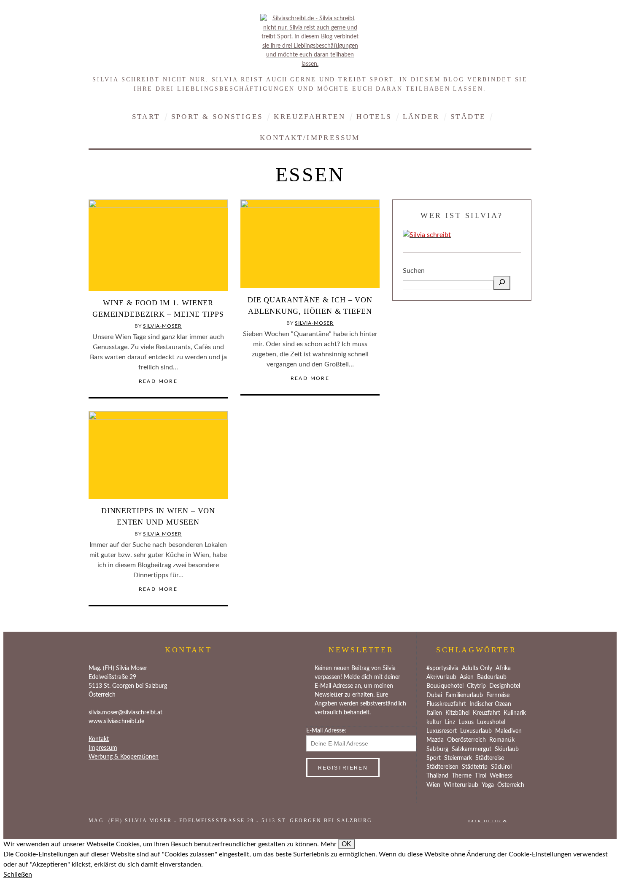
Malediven (508, 731)
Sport (433, 758)
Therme (462, 776)
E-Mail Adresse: (326, 731)
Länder (421, 117)
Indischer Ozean (490, 704)
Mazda (435, 740)
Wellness (501, 776)
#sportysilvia (442, 668)
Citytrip (476, 686)
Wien (433, 785)
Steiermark (458, 758)
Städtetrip (475, 767)
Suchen (414, 270)
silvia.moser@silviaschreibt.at (125, 713)
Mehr (329, 844)
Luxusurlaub (476, 731)
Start (146, 117)
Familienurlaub (464, 695)
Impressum (103, 748)
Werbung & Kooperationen (124, 757)
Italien (434, 713)
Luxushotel (491, 722)
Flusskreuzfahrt (446, 704)
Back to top (485, 821)
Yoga (488, 785)
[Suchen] (501, 283)
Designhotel (504, 686)
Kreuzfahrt (486, 713)
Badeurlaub (492, 677)
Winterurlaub (461, 785)
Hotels (373, 117)
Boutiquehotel (445, 686)
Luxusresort (441, 731)
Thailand (437, 776)
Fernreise (497, 695)
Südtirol (501, 767)
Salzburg (437, 749)
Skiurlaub (507, 749)
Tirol (480, 776)
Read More (158, 381)
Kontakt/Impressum (310, 138)
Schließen (17, 874)
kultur (434, 722)
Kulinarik (515, 713)
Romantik (502, 740)
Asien (467, 677)
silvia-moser (162, 325)
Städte (467, 117)
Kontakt (99, 739)
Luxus (466, 722)
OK (346, 844)
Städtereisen (442, 767)
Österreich (510, 785)
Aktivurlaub (441, 677)
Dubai (434, 695)
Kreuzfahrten (309, 117)
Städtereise (489, 758)
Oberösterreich (466, 740)
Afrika (503, 668)
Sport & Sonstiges (217, 117)
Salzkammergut (471, 749)
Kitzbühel (457, 713)
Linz (450, 722)
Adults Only (477, 668)
